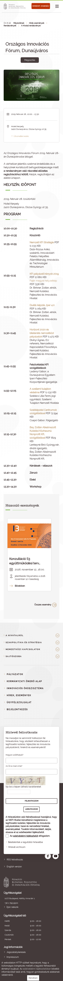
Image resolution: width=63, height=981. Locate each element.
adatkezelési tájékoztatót (31, 832)
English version (14, 866)
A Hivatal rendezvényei (31, 26)
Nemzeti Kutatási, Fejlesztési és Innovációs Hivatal (26, 882)
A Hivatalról (15, 635)
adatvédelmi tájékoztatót (25, 836)
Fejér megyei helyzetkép (43, 280)
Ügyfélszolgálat (19, 702)
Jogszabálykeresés (16, 952)
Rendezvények (10, 26)
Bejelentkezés (17, 709)
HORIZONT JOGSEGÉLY (40, 6)
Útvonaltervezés (21, 136)
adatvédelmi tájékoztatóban (37, 969)
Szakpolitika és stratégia (24, 642)
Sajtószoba (14, 656)
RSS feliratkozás (15, 859)
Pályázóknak (18, 23)
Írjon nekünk (12, 907)
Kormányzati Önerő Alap (24, 681)
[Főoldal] (15, 6)
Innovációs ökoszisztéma (25, 688)
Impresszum (13, 957)
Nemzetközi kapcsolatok (23, 649)
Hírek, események (36, 23)
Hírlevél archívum (16, 847)
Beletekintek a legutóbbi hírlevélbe (25, 842)
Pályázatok (15, 674)
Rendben (33, 978)
